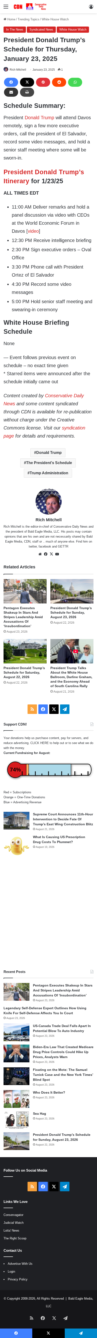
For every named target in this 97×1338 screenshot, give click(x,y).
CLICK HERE (39, 743)
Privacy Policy (18, 1279)
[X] (27, 82)
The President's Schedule (49, 463)
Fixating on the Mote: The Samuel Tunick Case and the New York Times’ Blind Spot (63, 1075)
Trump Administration (49, 473)
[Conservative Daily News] (30, 6)
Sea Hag (39, 1113)
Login (11, 1271)
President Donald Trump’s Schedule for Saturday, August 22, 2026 (24, 672)
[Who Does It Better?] (16, 1099)
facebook (45, 546)
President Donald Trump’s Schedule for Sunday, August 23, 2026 (71, 612)
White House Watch (55, 19)
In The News (14, 29)
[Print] (27, 92)
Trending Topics (28, 19)
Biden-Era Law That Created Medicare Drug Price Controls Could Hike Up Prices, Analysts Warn (63, 1052)
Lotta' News (11, 1230)
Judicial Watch (14, 1222)
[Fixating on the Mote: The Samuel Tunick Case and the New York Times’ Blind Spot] (16, 1076)
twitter (33, 546)
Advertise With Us (20, 1263)
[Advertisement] (48, 913)
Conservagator (13, 1215)
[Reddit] (59, 82)
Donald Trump (39, 117)
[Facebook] (11, 82)
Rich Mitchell (18, 69)
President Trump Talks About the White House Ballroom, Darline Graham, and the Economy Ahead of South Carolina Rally (71, 677)
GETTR (63, 546)
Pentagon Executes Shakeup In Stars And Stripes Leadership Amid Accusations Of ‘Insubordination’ (23, 617)
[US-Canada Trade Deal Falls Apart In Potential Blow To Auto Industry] (16, 1032)
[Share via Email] (11, 92)
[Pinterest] (43, 82)
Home (10, 19)
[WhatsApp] (75, 82)
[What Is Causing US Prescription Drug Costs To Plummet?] (16, 846)
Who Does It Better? (49, 1092)
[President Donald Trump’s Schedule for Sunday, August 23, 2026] (71, 591)
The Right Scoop (15, 1238)
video (33, 231)
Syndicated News (41, 29)
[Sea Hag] (16, 1120)
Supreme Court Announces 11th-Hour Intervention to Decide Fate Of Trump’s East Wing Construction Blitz (63, 819)
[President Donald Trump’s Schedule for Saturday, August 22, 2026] (25, 651)
